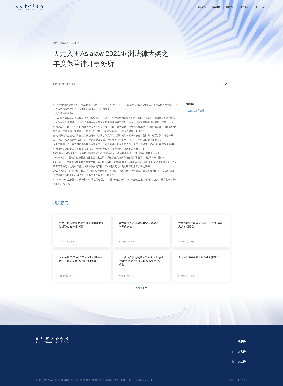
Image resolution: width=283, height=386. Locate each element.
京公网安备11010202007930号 (90, 380)
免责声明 (243, 380)
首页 (55, 43)
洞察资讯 (230, 7)
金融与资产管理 (196, 110)
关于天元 (244, 7)
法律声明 (233, 380)
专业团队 (202, 7)
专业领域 (216, 7)
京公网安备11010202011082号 (120, 380)
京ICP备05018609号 (64, 380)
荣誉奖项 (75, 43)
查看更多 (140, 288)
